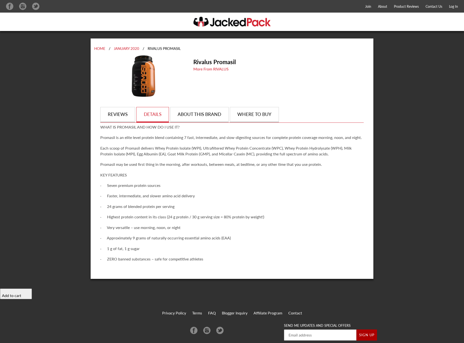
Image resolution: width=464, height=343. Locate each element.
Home (99, 48)
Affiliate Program (268, 313)
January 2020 (126, 48)
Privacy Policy (174, 313)
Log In (453, 6)
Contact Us (434, 6)
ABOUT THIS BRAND (199, 114)
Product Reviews (406, 6)
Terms (197, 313)
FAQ (212, 313)
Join (368, 6)
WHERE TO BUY (254, 114)
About (382, 6)
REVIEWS (118, 114)
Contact (295, 313)
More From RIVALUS (211, 69)
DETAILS (152, 114)
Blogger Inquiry (234, 313)
